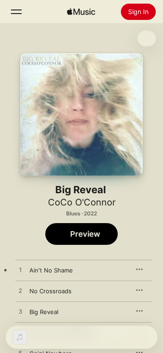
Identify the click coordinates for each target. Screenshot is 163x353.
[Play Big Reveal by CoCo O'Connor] (20, 312)
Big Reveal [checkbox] (43, 311)
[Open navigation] (16, 12)
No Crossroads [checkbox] (50, 291)
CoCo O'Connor (81, 202)
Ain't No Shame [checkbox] (51, 270)
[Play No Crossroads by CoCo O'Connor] (20, 291)
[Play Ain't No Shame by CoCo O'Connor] (20, 270)
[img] (81, 12)
